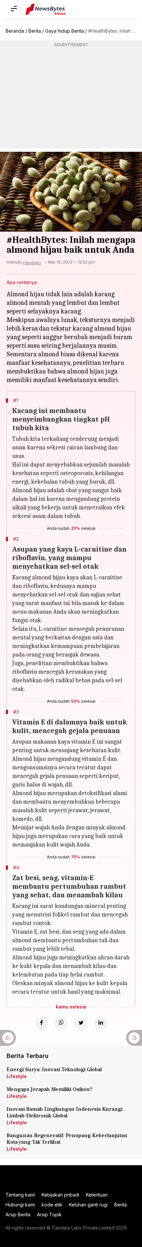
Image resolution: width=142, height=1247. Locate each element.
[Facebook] (41, 1023)
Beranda (15, 31)
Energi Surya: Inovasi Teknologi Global (54, 1069)
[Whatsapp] (61, 1023)
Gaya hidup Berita (64, 31)
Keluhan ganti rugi (88, 1204)
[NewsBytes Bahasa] (45, 9)
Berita (34, 31)
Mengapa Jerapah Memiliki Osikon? (49, 1089)
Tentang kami (20, 1195)
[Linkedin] (100, 1023)
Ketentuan (97, 1195)
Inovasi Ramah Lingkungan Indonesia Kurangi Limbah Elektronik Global (65, 1112)
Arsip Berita (18, 1214)
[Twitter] (81, 1023)
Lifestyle (17, 1076)
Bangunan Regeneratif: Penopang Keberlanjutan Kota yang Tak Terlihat (67, 1138)
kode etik (52, 1204)
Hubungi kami (20, 1204)
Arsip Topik (49, 1214)
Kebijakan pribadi (60, 1195)
